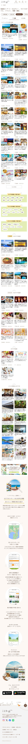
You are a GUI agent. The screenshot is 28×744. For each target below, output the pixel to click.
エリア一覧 (18, 734)
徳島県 (4, 5)
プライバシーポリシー (6, 727)
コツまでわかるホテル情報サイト (8, 734)
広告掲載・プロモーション (7, 729)
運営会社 (15, 729)
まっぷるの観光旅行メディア (7, 732)
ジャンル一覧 (4, 737)
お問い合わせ (18, 727)
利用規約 (13, 727)
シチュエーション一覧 (12, 737)
